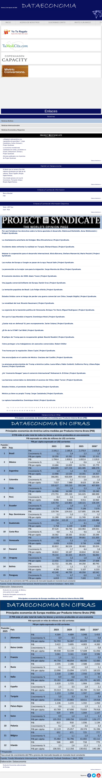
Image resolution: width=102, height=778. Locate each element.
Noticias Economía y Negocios (13, 130)
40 (7, 410)
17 (40, 407)
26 (61, 407)
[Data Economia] (49, 6)
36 (85, 407)
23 (54, 407)
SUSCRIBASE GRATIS (57, 22)
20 (47, 407)
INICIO (8, 22)
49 (29, 410)
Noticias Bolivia (7, 121)
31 (73, 407)
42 (12, 410)
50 (32, 410)
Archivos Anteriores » (96, 769)
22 (51, 407)
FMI (4, 196)
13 (32, 407)
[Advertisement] (51, 94)
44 (17, 410)
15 (36, 407)
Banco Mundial (7, 193)
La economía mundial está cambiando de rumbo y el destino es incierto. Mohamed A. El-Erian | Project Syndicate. (14, 150)
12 (29, 407)
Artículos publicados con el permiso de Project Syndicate (14, 157)
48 (27, 410)
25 (58, 407)
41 (9, 410)
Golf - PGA (6, 209)
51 (34, 410)
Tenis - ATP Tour (8, 207)
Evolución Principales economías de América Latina (14, 595)
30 (71, 407)
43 (14, 410)
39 (92, 407)
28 (66, 407)
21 (49, 407)
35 (82, 407)
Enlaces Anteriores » (96, 160)
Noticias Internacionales (10, 125)
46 (22, 410)
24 (56, 407)
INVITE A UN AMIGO (83, 22)
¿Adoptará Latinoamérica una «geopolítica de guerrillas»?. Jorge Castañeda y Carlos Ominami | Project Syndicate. (14, 142)
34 (80, 407)
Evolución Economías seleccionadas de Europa (14, 766)
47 (24, 410)
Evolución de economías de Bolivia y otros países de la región (14, 591)
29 (68, 407)
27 (63, 407)
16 (38, 407)
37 (87, 407)
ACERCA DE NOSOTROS (29, 22)
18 (42, 407)
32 (75, 407)
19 (44, 407)
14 (34, 407)
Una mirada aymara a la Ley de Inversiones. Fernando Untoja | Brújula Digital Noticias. (13, 180)
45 (19, 410)
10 (26, 407)
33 (78, 407)
